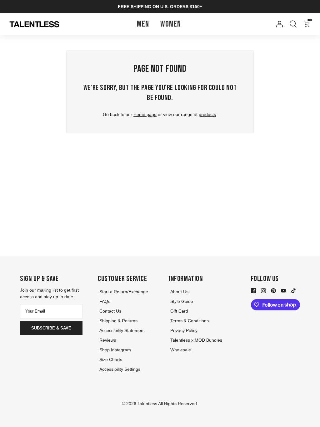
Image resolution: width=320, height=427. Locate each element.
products (207, 114)
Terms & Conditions (189, 320)
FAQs (104, 301)
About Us (179, 291)
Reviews (107, 340)
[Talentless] (34, 24)
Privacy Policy (184, 330)
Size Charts (110, 359)
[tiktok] (293, 290)
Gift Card (179, 311)
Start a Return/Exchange (123, 291)
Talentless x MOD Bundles (196, 340)
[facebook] (253, 290)
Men (143, 24)
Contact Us (110, 311)
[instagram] (263, 290)
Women (170, 24)
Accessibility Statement (122, 330)
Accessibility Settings (119, 369)
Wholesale (180, 349)
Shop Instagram (115, 349)
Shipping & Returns (118, 320)
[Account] (278, 24)
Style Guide (181, 301)
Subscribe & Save (51, 328)
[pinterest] (273, 290)
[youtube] (283, 290)
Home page (145, 114)
